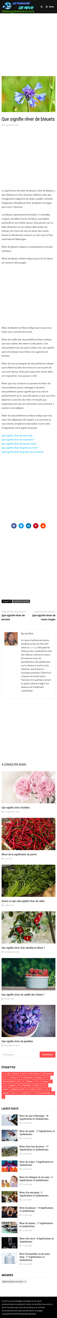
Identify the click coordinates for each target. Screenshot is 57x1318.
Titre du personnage (43, 1093)
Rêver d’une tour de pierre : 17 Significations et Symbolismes (34, 1148)
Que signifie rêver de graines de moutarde (22, 451)
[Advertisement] (28, 42)
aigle (8, 1074)
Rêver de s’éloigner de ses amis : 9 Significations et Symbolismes (35, 1179)
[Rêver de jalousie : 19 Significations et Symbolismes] (9, 1208)
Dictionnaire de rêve (27, 1313)
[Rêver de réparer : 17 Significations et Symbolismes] (9, 1223)
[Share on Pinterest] (35, 525)
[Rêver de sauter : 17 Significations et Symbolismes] (9, 1131)
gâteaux (29, 1081)
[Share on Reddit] (43, 525)
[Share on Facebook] (14, 525)
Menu (51, 6)
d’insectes (38, 1077)
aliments (16, 1074)
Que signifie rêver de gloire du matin (20, 447)
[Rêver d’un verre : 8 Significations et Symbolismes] (9, 1238)
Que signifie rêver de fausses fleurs (19, 443)
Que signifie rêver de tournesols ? (18, 439)
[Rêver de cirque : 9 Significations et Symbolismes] (9, 1162)
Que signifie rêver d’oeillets (16, 807)
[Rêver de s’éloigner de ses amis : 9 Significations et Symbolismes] (9, 1177)
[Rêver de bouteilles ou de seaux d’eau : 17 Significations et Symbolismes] (9, 1254)
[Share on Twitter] (21, 525)
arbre (24, 1074)
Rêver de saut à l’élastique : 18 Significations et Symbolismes (34, 1117)
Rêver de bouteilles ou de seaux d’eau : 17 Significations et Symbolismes (34, 1256)
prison (40, 1089)
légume (13, 1085)
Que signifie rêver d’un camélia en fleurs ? (23, 947)
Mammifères (26, 1085)
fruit (18, 1081)
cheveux (13, 1077)
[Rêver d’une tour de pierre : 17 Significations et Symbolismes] (9, 1146)
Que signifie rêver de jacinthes (17, 1041)
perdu (33, 1089)
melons (36, 1085)
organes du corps (17, 1089)
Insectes (45, 1081)
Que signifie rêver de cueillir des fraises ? (23, 994)
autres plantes (47, 1074)
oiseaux (5, 1089)
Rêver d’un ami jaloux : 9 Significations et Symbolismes (34, 1194)
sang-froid (25, 1093)
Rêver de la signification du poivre (19, 854)
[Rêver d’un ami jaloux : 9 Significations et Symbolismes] (9, 1192)
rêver (13, 1093)
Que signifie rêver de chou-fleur (17, 435)
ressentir (6, 1093)
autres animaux (34, 1074)
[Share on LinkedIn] (28, 525)
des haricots (27, 1077)
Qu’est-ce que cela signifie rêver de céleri (23, 901)
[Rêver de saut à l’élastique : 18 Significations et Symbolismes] (9, 1116)
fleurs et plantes (21, 601)
